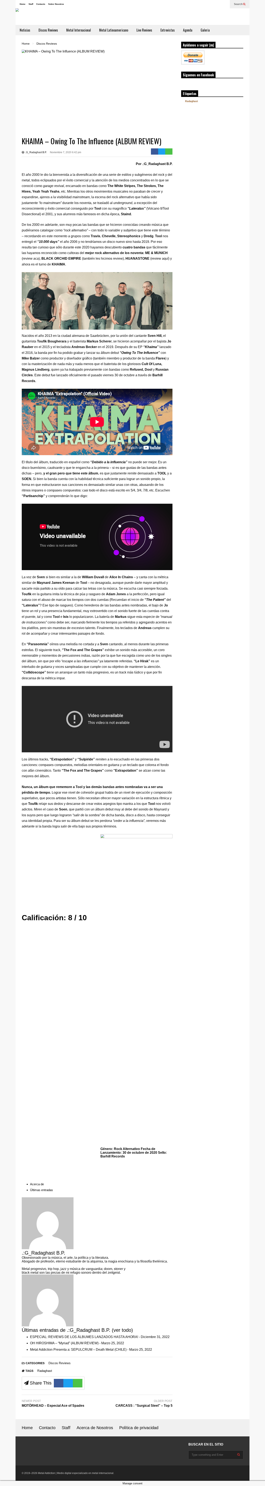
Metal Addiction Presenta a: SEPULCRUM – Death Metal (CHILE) (78, 1349)
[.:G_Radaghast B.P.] (47, 1248)
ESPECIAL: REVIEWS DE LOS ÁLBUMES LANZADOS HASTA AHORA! (84, 1337)
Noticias (25, 30)
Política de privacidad (138, 1427)
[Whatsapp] (168, 151)
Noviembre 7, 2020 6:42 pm (65, 152)
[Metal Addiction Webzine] (69, 16)
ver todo (122, 1330)
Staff (31, 4)
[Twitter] (224, 4)
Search (238, 4)
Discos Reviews (48, 30)
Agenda (187, 30)
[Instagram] (211, 4)
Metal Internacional (78, 30)
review (118, 258)
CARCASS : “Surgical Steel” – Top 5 (144, 1405)
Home (22, 4)
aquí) (165, 258)
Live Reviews (144, 30)
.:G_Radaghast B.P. (35, 152)
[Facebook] (218, 4)
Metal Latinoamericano (113, 30)
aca (36, 258)
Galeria (205, 30)
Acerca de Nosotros (95, 1427)
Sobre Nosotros (56, 4)
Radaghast (44, 1370)
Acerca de (37, 1184)
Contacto (40, 4)
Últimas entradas (41, 1190)
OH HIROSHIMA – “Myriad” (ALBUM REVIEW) (64, 1343)
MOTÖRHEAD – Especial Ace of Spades (53, 1405)
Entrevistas (167, 30)
